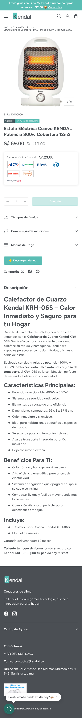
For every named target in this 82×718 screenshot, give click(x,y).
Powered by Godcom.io (38, 708)
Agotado (55, 201)
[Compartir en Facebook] (30, 271)
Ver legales (55, 7)
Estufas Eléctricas (22, 27)
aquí (19, 180)
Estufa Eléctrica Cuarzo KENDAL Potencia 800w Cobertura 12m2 (38, 30)
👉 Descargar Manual (23, 260)
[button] (76, 16)
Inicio (6, 27)
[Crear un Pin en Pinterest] (37, 271)
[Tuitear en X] (22, 271)
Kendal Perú (18, 708)
